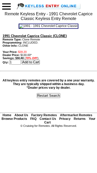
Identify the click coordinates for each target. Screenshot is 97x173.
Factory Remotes (44, 115)
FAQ (33, 119)
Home (7, 115)
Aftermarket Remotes (76, 115)
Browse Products (14, 119)
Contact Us (48, 119)
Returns (80, 119)
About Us (21, 115)
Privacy (65, 119)
